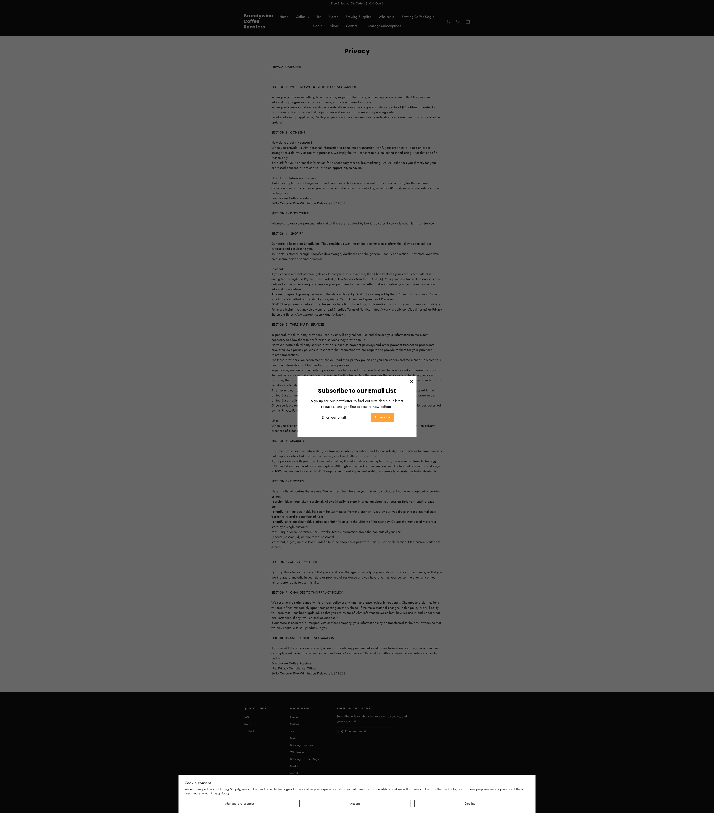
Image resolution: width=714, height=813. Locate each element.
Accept (355, 803)
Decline (470, 803)
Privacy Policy (220, 793)
